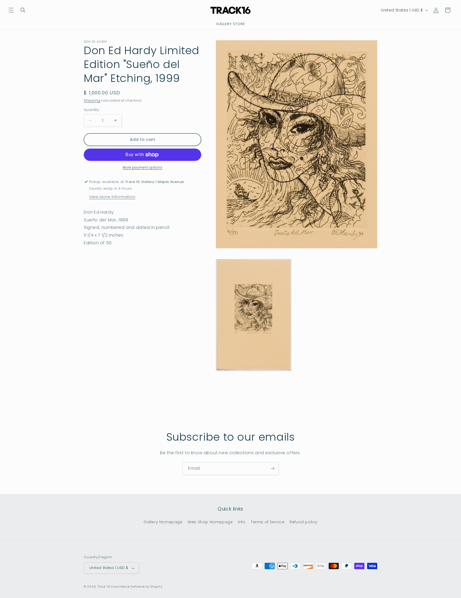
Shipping (92, 100)
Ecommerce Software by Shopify (136, 587)
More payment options (142, 167)
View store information (112, 197)
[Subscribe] (272, 468)
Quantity (91, 109)
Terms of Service (268, 521)
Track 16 (104, 587)
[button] (11, 10)
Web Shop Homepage (210, 521)
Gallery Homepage (163, 521)
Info (241, 521)
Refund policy (303, 521)
